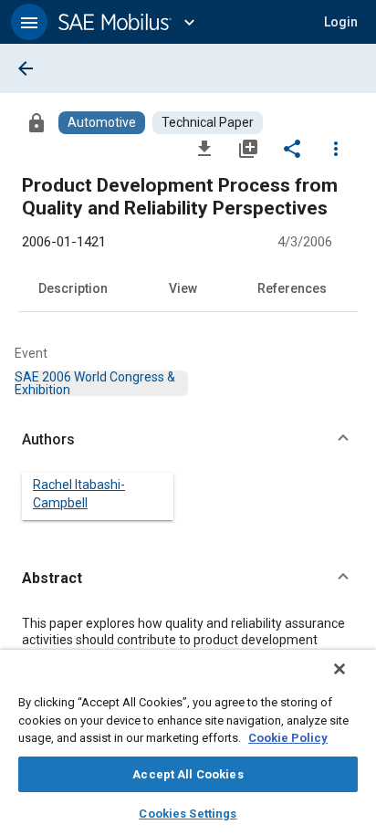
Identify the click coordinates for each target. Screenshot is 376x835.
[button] (29, 22)
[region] (188, 742)
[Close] (339, 668)
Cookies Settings (187, 813)
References (292, 288)
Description (73, 288)
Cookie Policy (288, 738)
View (183, 288)
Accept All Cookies (187, 774)
